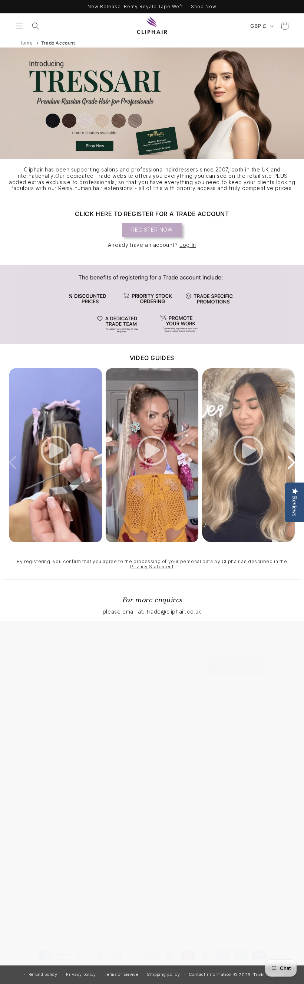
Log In (187, 245)
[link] (152, 304)
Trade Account (58, 43)
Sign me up (235, 665)
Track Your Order (182, 897)
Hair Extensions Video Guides (250, 819)
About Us (171, 830)
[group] (152, 103)
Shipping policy (163, 974)
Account (170, 727)
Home (26, 43)
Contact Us (174, 761)
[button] (19, 26)
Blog (236, 857)
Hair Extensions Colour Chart (250, 724)
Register (170, 744)
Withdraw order (180, 914)
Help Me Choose (252, 746)
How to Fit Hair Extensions (250, 767)
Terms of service (121, 974)
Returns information (174, 808)
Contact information (210, 974)
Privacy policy (81, 974)
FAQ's (166, 863)
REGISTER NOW (151, 229)
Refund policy (43, 974)
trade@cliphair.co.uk (48, 759)
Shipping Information (174, 782)
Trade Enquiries (180, 847)
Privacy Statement (152, 566)
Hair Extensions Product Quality (250, 793)
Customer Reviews (184, 880)
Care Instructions (252, 841)
